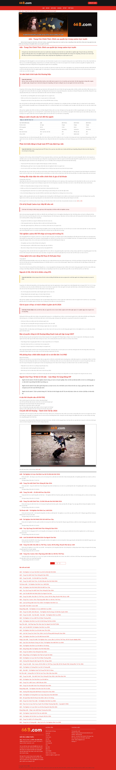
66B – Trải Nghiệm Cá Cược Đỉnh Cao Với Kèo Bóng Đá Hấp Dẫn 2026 (38, 707)
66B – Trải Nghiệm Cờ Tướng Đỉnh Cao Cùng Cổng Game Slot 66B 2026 (39, 694)
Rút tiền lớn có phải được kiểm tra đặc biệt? (30, 405)
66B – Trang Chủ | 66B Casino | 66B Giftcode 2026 (33, 682)
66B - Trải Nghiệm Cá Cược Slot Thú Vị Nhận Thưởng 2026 (35, 658)
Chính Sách (48, 737)
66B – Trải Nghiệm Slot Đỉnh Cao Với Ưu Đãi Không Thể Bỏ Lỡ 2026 (38, 621)
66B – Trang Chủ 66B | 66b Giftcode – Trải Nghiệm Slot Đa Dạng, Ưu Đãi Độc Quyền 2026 (44, 612)
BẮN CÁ (48, 748)
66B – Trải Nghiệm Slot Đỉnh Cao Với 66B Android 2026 (34, 636)
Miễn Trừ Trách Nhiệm (51, 753)
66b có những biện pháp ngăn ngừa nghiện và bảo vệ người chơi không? (36, 407)
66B (78, 200)
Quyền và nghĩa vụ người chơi (53, 754)
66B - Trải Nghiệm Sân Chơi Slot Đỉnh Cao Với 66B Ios (34, 679)
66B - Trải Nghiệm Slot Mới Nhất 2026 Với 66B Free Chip (37, 519)
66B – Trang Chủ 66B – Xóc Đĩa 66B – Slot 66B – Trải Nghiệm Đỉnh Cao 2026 (40, 615)
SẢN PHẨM (48, 751)
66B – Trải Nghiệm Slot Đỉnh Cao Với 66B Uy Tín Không (34, 645)
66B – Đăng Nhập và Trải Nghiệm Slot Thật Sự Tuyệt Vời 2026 (36, 655)
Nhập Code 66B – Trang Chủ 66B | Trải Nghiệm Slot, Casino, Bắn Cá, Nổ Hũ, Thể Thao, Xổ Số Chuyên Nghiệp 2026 (50, 639)
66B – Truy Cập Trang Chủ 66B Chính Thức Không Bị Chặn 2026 (39, 528)
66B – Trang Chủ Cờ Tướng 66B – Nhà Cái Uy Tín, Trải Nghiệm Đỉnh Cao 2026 (40, 722)
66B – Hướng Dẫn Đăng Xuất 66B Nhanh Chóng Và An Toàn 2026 (37, 691)
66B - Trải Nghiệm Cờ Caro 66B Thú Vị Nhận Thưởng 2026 (35, 618)
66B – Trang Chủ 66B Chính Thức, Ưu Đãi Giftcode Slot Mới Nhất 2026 (41, 501)
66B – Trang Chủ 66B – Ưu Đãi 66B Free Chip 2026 (35, 492)
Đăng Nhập (48, 741)
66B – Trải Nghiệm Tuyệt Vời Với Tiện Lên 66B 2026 (33, 713)
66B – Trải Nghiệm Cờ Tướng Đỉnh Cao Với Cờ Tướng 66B (35, 667)
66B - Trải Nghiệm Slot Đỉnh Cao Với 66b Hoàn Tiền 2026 (35, 630)
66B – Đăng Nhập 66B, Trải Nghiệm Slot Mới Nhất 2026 (34, 648)
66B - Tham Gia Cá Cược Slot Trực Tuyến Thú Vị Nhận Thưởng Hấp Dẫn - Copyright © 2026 (44, 704)
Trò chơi (47, 735)
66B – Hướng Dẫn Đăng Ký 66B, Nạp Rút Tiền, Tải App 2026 (36, 661)
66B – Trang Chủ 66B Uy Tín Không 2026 (30, 719)
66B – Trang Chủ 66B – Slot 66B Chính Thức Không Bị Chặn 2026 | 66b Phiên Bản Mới (43, 676)
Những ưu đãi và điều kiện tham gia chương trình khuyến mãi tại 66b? (36, 408)
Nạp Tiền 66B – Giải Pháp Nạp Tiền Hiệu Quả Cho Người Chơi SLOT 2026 (39, 624)
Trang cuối (63, 563)
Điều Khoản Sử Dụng (51, 731)
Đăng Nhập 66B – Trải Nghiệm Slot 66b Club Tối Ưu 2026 (35, 688)
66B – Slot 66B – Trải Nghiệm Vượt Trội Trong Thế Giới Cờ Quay (37, 670)
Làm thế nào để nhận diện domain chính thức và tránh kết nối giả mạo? (36, 401)
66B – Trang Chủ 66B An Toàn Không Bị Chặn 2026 (33, 651)
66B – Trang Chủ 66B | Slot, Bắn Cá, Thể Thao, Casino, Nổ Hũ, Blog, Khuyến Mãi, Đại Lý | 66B (47, 545)
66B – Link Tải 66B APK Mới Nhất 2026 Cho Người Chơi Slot (38, 537)
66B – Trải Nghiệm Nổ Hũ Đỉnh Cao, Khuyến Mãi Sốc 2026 (35, 716)
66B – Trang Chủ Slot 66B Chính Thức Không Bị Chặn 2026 (35, 685)
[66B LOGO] (25, 3)
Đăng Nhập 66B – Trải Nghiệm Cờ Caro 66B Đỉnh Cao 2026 (35, 609)
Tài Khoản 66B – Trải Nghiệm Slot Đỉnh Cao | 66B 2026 (36, 510)
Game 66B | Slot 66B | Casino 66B (29, 605)
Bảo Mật (48, 747)
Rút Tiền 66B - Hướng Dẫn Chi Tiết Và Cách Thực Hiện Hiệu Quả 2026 (38, 673)
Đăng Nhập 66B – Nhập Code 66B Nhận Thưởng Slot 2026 (35, 710)
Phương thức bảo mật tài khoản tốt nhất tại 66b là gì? (32, 403)
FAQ (47, 745)
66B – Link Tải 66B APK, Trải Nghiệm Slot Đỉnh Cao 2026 (35, 627)
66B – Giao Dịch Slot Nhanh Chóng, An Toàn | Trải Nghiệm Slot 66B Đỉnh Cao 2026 (42, 642)
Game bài (48, 733)
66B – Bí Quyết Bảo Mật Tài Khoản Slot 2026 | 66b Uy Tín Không (37, 698)
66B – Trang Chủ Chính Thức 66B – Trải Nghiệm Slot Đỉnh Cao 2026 (38, 701)
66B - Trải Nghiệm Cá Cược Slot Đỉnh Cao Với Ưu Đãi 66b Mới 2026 (40, 474)
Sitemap (32, 766)
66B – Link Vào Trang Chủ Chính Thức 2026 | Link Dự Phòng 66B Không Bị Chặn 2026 (42, 633)
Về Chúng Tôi (49, 743)
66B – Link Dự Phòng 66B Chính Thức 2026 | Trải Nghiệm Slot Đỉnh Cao (39, 602)
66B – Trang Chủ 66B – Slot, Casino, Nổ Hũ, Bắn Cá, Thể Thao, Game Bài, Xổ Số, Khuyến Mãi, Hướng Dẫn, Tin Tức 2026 (51, 664)
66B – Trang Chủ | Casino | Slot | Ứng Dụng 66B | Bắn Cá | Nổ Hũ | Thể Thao (42, 554)
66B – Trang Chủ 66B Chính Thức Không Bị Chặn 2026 (36, 483)
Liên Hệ (47, 739)
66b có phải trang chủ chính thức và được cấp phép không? (33, 400)
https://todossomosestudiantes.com (84, 732)
